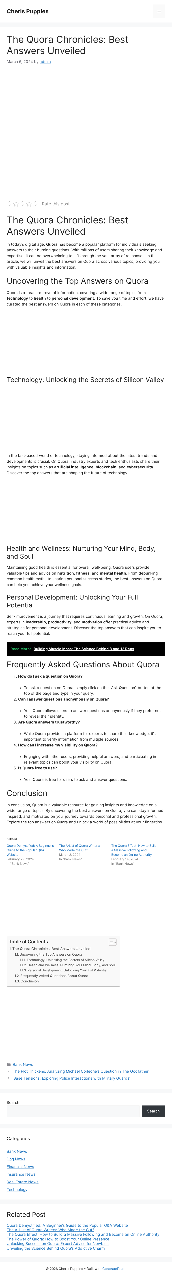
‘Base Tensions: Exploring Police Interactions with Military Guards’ (71, 1078)
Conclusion (30, 981)
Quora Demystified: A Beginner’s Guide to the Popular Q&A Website (30, 850)
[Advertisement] (86, 104)
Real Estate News (23, 1182)
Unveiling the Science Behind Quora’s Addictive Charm (56, 1248)
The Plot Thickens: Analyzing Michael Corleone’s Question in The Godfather (80, 1071)
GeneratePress (114, 1269)
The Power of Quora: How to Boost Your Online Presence (58, 1239)
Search (13, 1102)
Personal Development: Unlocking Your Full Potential (67, 970)
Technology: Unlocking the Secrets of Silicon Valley (65, 960)
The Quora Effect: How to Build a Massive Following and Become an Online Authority (134, 850)
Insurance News (21, 1174)
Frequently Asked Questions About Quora (54, 976)
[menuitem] (86, 1225)
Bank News (23, 1064)
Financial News (20, 1166)
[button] (110, 942)
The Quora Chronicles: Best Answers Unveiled (51, 948)
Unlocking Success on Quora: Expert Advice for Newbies (58, 1243)
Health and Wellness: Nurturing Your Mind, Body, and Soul (71, 965)
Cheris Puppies (28, 11)
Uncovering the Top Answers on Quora (50, 954)
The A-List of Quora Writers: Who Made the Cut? (50, 1230)
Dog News (16, 1159)
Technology (17, 1189)
